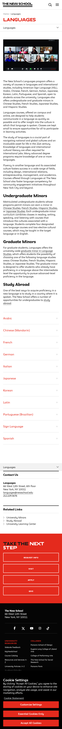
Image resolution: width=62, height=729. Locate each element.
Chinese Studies (12, 208)
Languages (9, 27)
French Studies (30, 208)
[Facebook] (15, 628)
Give (31, 591)
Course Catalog (11, 656)
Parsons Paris (36, 666)
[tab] (31, 318)
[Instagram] (40, 628)
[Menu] (57, 5)
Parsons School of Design (41, 645)
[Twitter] (23, 628)
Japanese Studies (15, 211)
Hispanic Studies (48, 208)
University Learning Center (21, 524)
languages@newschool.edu (18, 492)
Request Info (31, 558)
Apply (31, 580)
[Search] (50, 5)
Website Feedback (12, 647)
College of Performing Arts (42, 656)
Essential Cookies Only (31, 714)
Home (6, 14)
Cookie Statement (14, 698)
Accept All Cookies (31, 723)
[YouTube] (32, 628)
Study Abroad (14, 520)
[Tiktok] (47, 628)
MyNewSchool (11, 651)
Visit (31, 569)
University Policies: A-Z (15, 666)
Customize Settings (31, 704)
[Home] (17, 5)
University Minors (16, 517)
